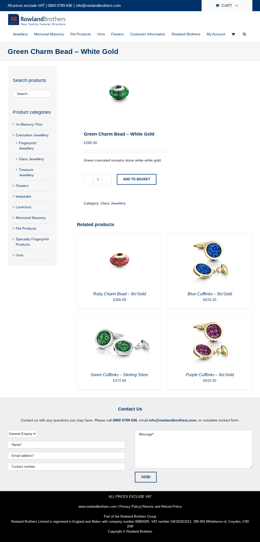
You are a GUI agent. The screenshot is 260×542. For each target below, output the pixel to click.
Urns (19, 255)
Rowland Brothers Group (138, 516)
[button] (244, 34)
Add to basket (136, 179)
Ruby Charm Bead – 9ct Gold (119, 294)
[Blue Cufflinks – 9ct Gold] (209, 236)
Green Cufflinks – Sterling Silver (119, 375)
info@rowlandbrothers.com (98, 5)
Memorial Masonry (31, 218)
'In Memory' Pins (29, 124)
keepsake (23, 196)
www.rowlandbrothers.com (97, 506)
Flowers (22, 186)
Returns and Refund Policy (162, 506)
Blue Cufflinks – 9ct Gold (210, 294)
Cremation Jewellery (32, 135)
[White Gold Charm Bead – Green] (119, 92)
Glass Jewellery (113, 203)
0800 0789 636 (60, 5)
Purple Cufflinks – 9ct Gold (210, 375)
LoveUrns (23, 207)
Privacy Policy (130, 506)
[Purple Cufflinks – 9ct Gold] (209, 317)
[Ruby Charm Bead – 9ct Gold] (119, 236)
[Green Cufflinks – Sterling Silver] (119, 317)
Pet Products (26, 228)
